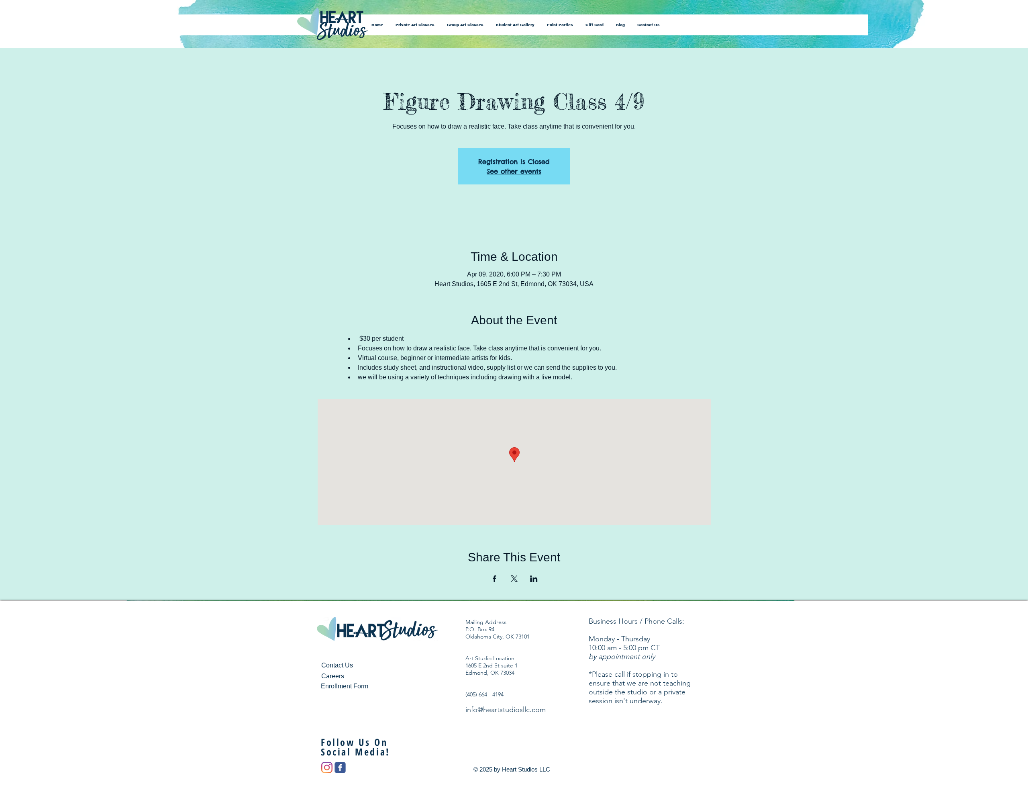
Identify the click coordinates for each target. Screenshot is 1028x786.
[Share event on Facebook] (494, 578)
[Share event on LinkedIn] (534, 578)
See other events (514, 171)
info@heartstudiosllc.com (505, 709)
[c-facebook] (340, 767)
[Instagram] (326, 767)
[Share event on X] (514, 578)
